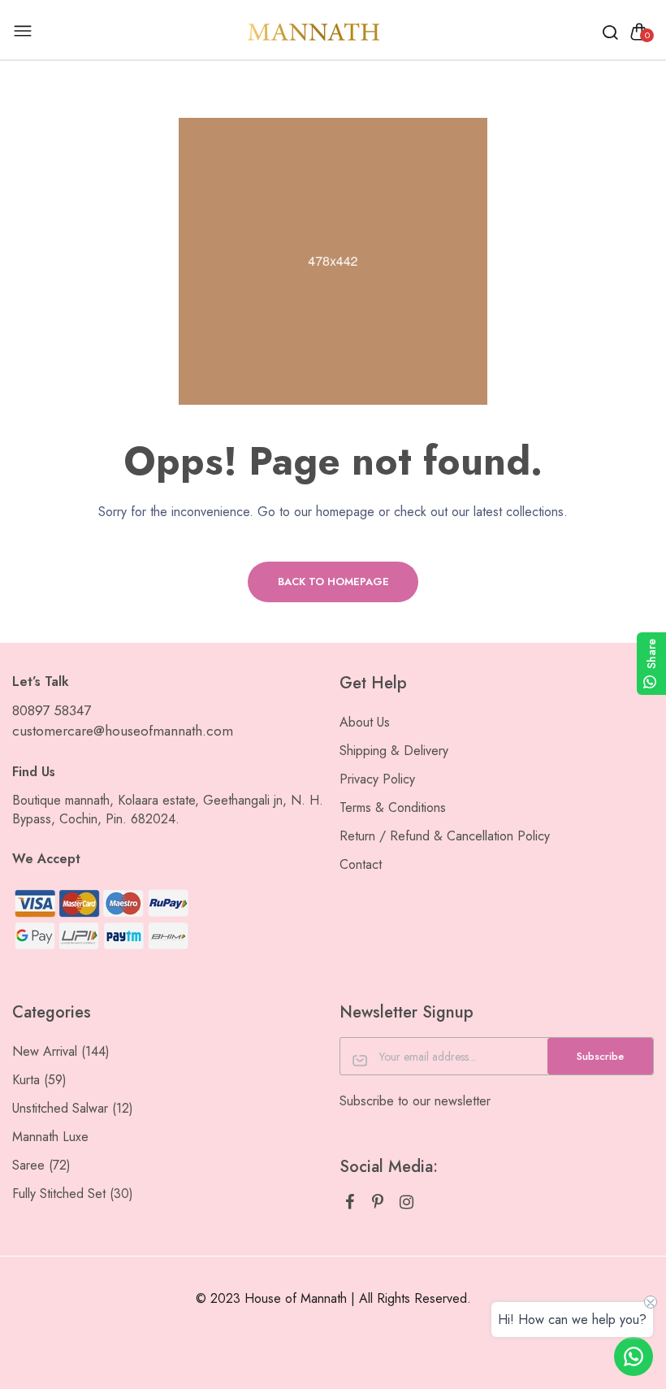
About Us (364, 722)
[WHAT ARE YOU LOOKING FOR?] (610, 31)
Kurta (39, 1079)
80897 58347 (51, 710)
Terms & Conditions (392, 807)
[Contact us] (633, 1356)
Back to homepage (333, 581)
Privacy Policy (377, 779)
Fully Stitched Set (72, 1193)
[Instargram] (406, 1202)
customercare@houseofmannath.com (122, 730)
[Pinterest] (378, 1202)
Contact (360, 864)
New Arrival (61, 1051)
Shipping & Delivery (393, 750)
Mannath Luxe (50, 1136)
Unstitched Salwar (72, 1108)
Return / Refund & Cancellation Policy (444, 836)
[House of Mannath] (314, 31)
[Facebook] (349, 1202)
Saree (41, 1165)
